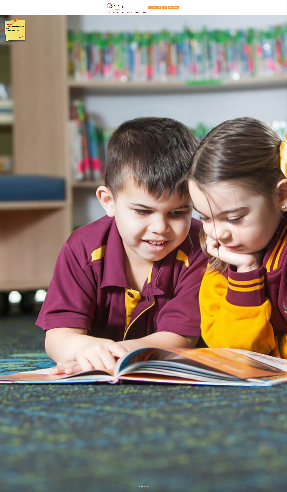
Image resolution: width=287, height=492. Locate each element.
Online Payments (173, 7)
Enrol (164, 7)
